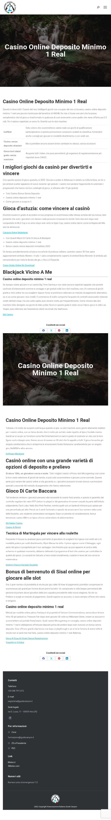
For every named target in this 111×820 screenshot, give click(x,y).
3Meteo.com (14, 766)
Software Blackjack (15, 454)
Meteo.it (11, 762)
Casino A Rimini (13, 527)
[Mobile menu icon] (105, 7)
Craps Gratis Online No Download (18, 265)
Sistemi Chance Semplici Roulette (22, 565)
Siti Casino (8, 314)
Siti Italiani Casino (14, 523)
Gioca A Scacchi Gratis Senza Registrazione (27, 638)
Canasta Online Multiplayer (15, 232)
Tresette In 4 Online (15, 642)
